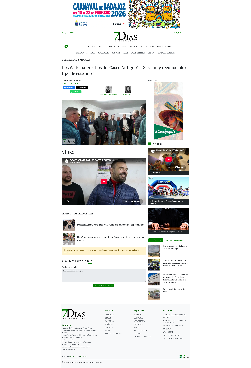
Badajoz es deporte (166, 47)
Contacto (167, 329)
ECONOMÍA (90, 53)
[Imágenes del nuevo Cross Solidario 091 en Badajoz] (168, 188)
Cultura (143, 47)
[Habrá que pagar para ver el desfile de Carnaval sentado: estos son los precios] (69, 239)
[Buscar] (66, 46)
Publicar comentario (105, 286)
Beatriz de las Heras (108, 95)
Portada (91, 47)
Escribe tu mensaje (69, 267)
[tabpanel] (168, 273)
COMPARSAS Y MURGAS (76, 59)
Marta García (127, 95)
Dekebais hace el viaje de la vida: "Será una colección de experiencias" (110, 225)
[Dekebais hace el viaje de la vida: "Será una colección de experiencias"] (69, 225)
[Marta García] (128, 89)
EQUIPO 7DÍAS (155, 173)
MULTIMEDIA (103, 53)
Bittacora (83, 356)
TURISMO (80, 53)
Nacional (122, 47)
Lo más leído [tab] (155, 240)
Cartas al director (166, 53)
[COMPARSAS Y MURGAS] (125, 14)
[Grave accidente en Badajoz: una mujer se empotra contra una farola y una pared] (154, 265)
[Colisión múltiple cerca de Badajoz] (154, 294)
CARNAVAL (116, 53)
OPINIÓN (151, 53)
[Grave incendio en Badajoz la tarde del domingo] (154, 251)
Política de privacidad (173, 338)
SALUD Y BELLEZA (138, 53)
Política (133, 47)
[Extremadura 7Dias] (125, 36)
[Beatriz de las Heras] (108, 89)
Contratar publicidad (173, 326)
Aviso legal (168, 332)
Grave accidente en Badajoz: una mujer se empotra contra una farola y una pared (175, 263)
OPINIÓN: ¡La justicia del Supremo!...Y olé (166, 232)
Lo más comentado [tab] (174, 240)
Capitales (102, 47)
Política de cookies (171, 335)
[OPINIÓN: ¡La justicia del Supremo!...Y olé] (168, 219)
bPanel (71, 356)
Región (112, 47)
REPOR (125, 53)
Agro (152, 47)
